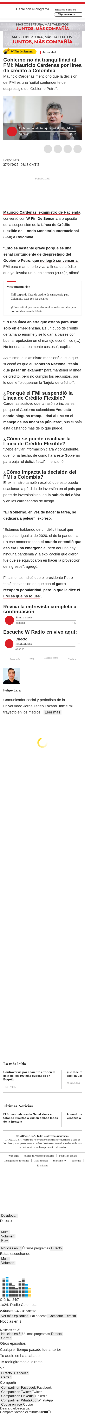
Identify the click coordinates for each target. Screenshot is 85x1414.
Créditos (72, 659)
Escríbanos (42, 1165)
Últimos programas (36, 1248)
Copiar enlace (11, 1404)
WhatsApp (77, 149)
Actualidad (49, 52)
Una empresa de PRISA (42, 1178)
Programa (42, 9)
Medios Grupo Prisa (42, 1188)
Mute (4, 1232)
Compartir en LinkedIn (17, 1396)
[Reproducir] (12, 131)
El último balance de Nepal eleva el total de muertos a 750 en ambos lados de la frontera (30, 1118)
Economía (15, 659)
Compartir (55, 1316)
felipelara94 (22, 160)
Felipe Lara (11, 160)
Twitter (58, 149)
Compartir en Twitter (16, 1392)
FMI (32, 659)
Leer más (52, 712)
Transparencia (41, 1160)
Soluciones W (59, 1160)
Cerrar (6, 1338)
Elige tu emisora (66, 14)
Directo (56, 1248)
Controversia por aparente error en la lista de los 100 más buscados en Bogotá (29, 1075)
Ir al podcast (38, 1316)
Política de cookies (68, 1155)
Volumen (7, 1236)
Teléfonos (76, 1160)
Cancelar (21, 1373)
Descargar (7, 1408)
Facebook (48, 149)
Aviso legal (13, 1155)
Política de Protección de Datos (39, 1155)
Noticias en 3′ (11, 1248)
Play (4, 1240)
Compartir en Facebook (18, 1387)
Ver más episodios (14, 1316)
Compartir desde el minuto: (24, 1412)
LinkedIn (68, 149)
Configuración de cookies (16, 1160)
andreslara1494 (27, 160)
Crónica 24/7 (9, 1299)
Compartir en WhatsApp (18, 1400)
